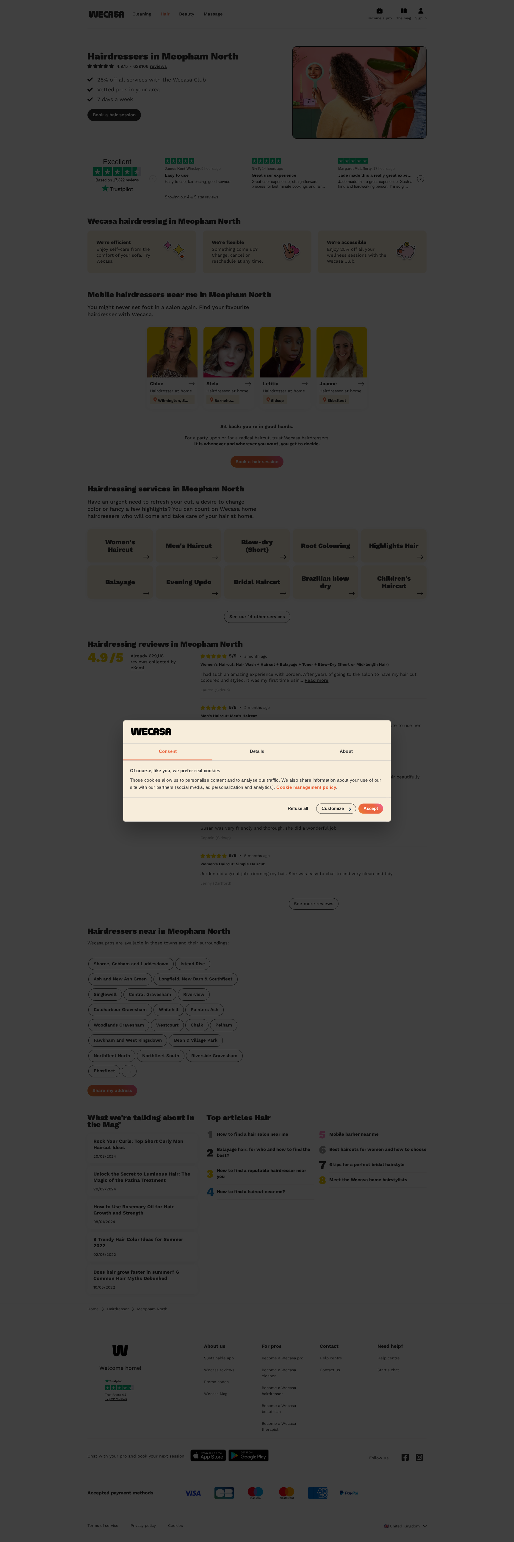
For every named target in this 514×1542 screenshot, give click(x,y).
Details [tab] (257, 751)
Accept (370, 808)
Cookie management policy (306, 787)
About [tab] (346, 751)
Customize (333, 808)
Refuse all (298, 808)
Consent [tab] (168, 751)
